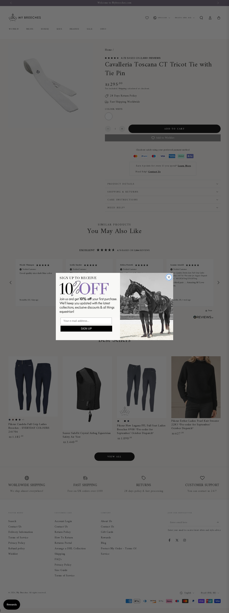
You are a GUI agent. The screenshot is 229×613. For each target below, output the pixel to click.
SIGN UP (86, 328)
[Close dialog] (169, 277)
